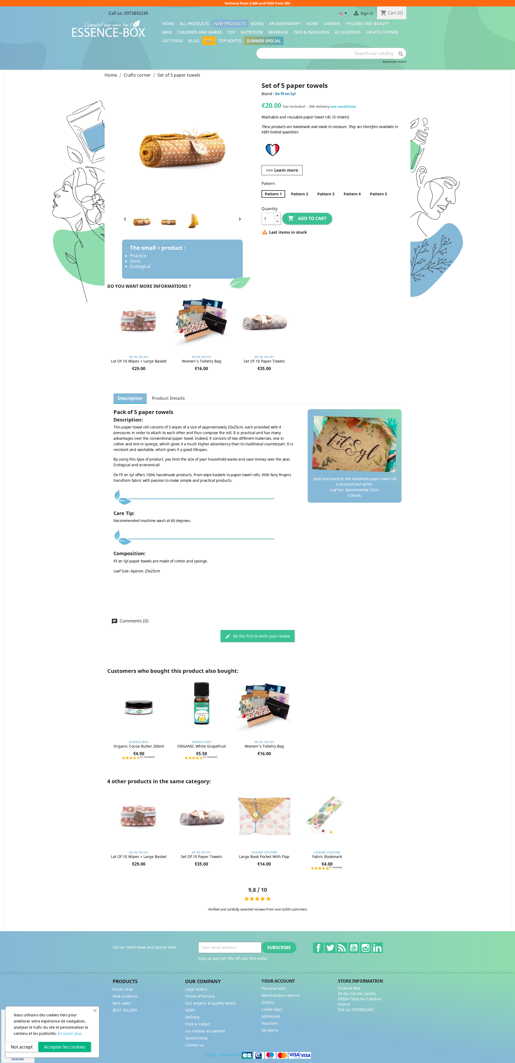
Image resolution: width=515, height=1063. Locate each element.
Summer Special (264, 40)
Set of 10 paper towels (264, 361)
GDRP (190, 1010)
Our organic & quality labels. (211, 1003)
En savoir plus (70, 1033)
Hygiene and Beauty (367, 23)
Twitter (330, 947)
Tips (209, 40)
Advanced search (394, 61)
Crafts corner (382, 32)
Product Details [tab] (168, 398)
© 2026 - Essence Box (223, 1054)
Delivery (192, 1017)
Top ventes (229, 40)
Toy (231, 32)
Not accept (22, 1047)
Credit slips (272, 1009)
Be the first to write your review (261, 636)
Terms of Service (200, 996)
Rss (342, 947)
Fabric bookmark (327, 856)
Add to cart (307, 218)
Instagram (365, 947)
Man (167, 32)
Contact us (194, 1044)
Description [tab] (130, 398)
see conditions (343, 106)
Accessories (348, 32)
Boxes (257, 23)
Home (168, 23)
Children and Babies (199, 32)
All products (194, 23)
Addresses (271, 1016)
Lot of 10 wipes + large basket (139, 361)
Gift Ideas (172, 40)
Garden (332, 23)
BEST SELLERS (125, 1010)
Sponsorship (196, 1037)
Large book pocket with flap (264, 856)
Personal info (273, 988)
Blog (194, 40)
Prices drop (123, 989)
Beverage (278, 32)
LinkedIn (377, 947)
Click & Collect (197, 1024)
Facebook (318, 947)
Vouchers (270, 1023)
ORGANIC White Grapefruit (201, 746)
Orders (268, 1002)
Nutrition (252, 32)
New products (230, 23)
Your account (278, 981)
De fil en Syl (285, 93)
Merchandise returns (281, 995)
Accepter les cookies (64, 1047)
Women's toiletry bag (201, 361)
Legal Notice (196, 989)
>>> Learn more (282, 170)
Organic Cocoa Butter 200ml (138, 746)
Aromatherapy (285, 23)
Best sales (122, 1003)
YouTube (353, 947)
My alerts (270, 1030)
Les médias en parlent (205, 1031)
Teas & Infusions (311, 32)
